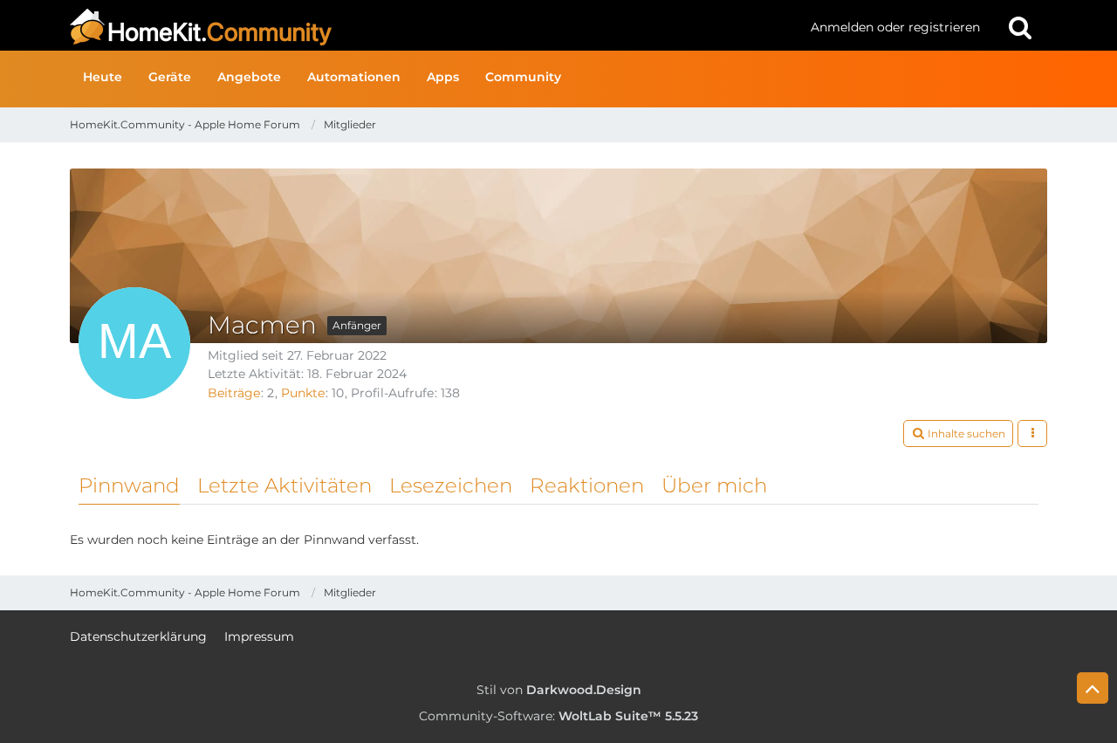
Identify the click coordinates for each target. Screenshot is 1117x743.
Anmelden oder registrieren (895, 27)
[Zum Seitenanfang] (1092, 688)
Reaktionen (587, 485)
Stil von (558, 690)
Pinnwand (129, 485)
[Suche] (1020, 27)
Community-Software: (558, 716)
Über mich (714, 485)
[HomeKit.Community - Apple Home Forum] (434, 27)
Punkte (303, 393)
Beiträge (234, 393)
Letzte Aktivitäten (284, 485)
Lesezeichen (450, 485)
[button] (958, 434)
